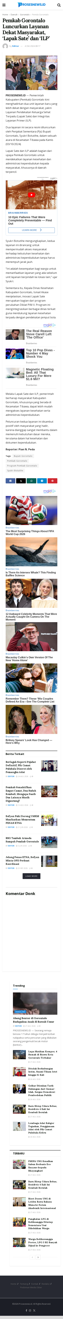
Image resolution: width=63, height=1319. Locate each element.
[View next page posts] (38, 1257)
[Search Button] (59, 5)
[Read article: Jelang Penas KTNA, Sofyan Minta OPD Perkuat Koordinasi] (49, 861)
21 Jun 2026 (22, 827)
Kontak (34, 1283)
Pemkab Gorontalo (17, 461)
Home (5, 14)
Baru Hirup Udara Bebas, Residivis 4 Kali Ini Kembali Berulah (42, 1109)
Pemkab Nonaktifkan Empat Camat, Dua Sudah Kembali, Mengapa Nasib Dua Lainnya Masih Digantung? (21, 794)
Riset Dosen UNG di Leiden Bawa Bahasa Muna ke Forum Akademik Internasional (42, 1203)
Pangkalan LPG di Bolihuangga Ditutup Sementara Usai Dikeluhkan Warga (40, 1224)
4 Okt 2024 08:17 (32, 46)
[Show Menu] (3, 5)
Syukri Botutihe (15, 470)
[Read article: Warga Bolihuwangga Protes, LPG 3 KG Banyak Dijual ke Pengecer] (19, 1242)
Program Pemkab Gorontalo (22, 465)
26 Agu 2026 (35, 1079)
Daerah (14, 14)
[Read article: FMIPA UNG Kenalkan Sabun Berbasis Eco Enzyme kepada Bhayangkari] (19, 1164)
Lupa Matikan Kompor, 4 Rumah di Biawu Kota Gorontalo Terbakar (42, 1054)
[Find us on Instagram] (30, 1310)
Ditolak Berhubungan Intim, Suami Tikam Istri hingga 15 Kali (42, 1071)
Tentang (24, 1283)
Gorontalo (25, 14)
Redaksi (46, 1283)
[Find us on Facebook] (26, 1310)
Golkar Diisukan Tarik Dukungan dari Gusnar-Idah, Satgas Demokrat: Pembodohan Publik (41, 1090)
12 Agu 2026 (22, 805)
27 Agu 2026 (30, 1026)
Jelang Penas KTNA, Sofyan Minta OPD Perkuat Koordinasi (22, 860)
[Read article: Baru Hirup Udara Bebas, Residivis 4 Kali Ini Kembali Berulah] (19, 1109)
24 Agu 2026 (22, 776)
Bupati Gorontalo (23, 456)
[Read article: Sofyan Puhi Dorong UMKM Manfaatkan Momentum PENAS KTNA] (49, 820)
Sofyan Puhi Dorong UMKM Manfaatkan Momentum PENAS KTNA (22, 819)
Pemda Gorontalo (40, 14)
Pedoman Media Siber (31, 1287)
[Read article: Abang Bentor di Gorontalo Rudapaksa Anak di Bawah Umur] (35, 1003)
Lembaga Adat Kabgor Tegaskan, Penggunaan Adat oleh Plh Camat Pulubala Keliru (41, 1128)
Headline (20, 1012)
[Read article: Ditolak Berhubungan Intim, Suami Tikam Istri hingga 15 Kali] (19, 1071)
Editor (15, 46)
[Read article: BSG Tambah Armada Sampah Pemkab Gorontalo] (49, 842)
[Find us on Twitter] (34, 1310)
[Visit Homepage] (31, 5)
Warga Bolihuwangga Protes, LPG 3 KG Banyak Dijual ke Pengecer (42, 1242)
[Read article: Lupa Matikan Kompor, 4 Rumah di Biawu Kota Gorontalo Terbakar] (19, 1054)
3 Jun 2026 (22, 846)
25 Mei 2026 (22, 868)
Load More (31, 876)
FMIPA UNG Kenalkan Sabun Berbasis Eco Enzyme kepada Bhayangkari (40, 1166)
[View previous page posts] (32, 1257)
